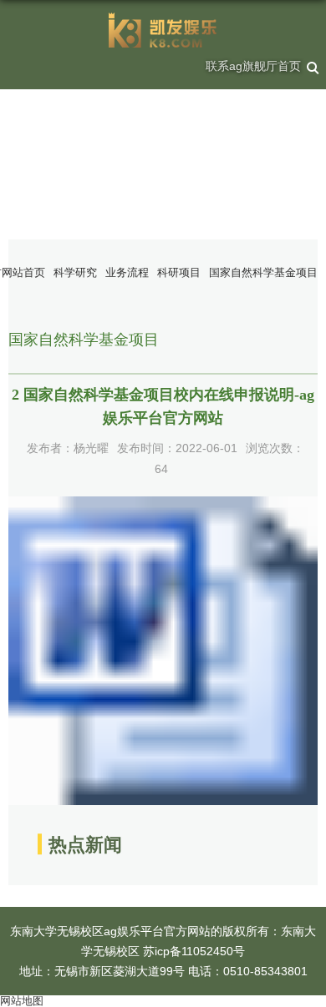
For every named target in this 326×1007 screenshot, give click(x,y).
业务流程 (127, 272)
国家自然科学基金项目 (263, 272)
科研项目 (179, 272)
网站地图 (21, 1000)
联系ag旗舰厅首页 (253, 66)
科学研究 (75, 272)
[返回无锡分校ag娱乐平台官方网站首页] (163, 30)
